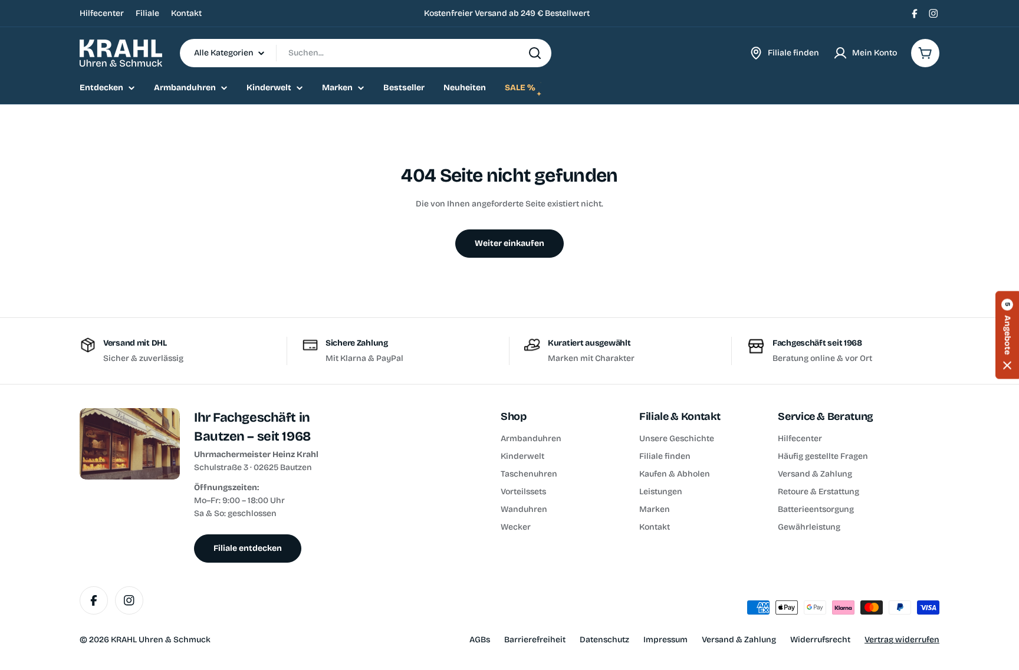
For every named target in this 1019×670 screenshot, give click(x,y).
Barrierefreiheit (535, 640)
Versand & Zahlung (739, 640)
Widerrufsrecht (820, 640)
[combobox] (365, 53)
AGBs (479, 640)
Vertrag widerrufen (901, 640)
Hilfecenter (102, 13)
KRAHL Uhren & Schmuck (161, 640)
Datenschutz (604, 640)
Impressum (665, 640)
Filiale (147, 13)
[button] (1007, 335)
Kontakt (186, 13)
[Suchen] (535, 53)
